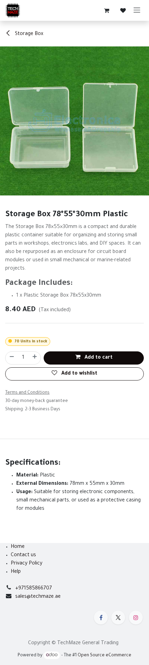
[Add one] (35, 358)
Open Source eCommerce (104, 655)
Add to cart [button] (98, 358)
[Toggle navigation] (137, 10)
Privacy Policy (26, 564)
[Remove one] (11, 358)
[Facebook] (101, 617)
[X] (118, 617)
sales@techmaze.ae (38, 597)
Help (16, 572)
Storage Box (28, 34)
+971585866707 (33, 589)
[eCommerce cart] (106, 10)
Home (18, 547)
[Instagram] (136, 617)
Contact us (23, 555)
